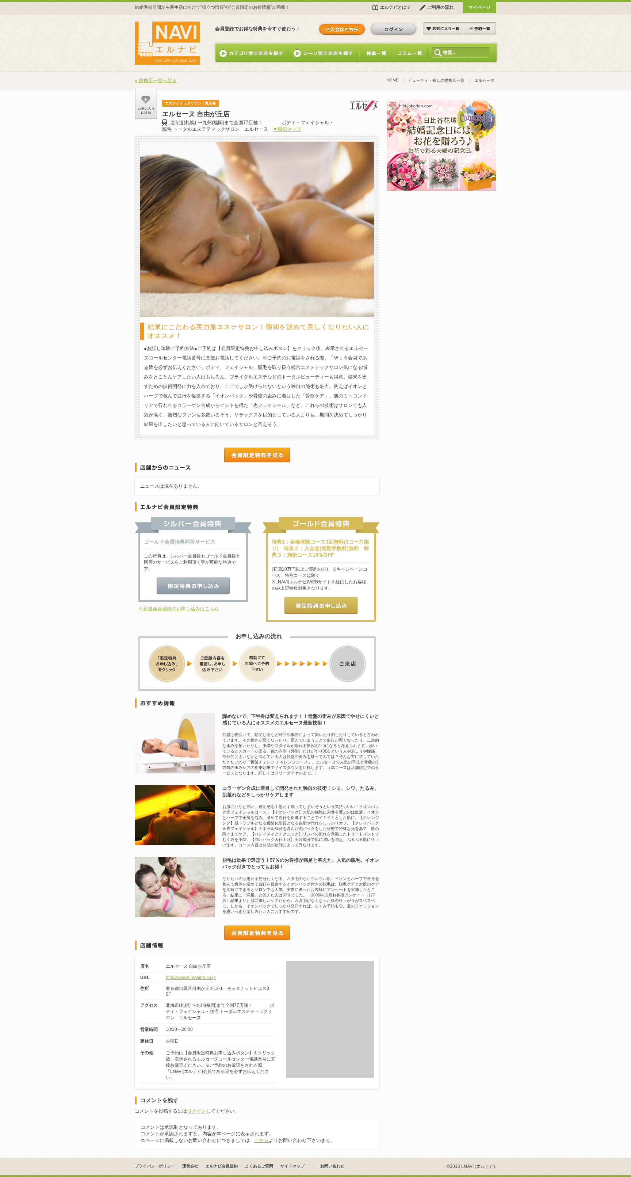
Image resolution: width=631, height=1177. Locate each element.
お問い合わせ (332, 1166)
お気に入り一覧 (443, 28)
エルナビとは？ (395, 7)
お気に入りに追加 (146, 103)
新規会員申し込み (342, 29)
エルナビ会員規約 (222, 1166)
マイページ (479, 7)
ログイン (393, 29)
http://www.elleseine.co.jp (191, 977)
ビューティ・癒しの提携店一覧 (436, 80)
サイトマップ (292, 1166)
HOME (392, 80)
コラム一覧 (409, 52)
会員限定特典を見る (257, 455)
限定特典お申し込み (193, 586)
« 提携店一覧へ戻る (156, 80)
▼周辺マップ (287, 129)
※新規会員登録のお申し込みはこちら (178, 609)
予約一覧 (479, 28)
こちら (262, 1140)
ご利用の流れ (440, 7)
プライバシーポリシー (155, 1166)
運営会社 (190, 1166)
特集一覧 (376, 52)
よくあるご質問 (259, 1166)
